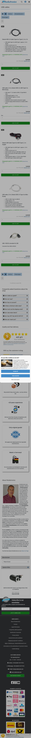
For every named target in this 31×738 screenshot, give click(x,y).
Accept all (15, 371)
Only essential (15, 375)
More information (15, 379)
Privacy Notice (24, 368)
